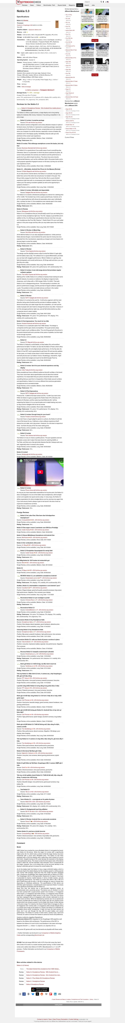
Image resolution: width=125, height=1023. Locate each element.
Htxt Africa (28, 232)
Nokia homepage (26, 86)
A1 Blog (24, 545)
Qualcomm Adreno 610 (35, 29)
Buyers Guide (62, 5)
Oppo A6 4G (69, 109)
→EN (34, 821)
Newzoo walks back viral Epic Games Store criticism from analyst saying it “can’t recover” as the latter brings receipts (87, 68)
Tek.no (27, 792)
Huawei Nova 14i (70, 124)
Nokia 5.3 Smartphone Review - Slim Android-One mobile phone (41, 108)
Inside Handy (26, 530)
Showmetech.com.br (31, 578)
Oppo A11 (68, 89)
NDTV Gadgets (30, 298)
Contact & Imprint (42, 1019)
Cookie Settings (73, 1019)
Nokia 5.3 (20, 965)
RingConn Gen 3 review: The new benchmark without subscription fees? (102, 19)
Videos (38, 5)
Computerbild (26, 520)
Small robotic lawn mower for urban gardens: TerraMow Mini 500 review (87, 33)
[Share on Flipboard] (50, 994)
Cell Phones (25, 700)
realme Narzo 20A (70, 30)
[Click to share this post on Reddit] (41, 994)
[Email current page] (59, 994)
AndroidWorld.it (30, 610)
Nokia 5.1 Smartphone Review (35, 981)
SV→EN (38, 811)
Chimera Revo (29, 600)
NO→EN (34, 792)
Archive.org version (36, 122)
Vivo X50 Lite (69, 38)
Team (50, 1019)
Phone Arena (29, 490)
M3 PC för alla (29, 811)
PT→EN (42, 578)
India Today (25, 370)
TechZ (24, 767)
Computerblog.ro (27, 833)
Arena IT (28, 821)
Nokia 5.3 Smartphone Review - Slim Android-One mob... (43, 975)
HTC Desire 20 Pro (70, 46)
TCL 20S (68, 18)
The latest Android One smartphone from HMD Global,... (43, 969)
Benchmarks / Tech (49, 5)
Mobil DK (28, 802)
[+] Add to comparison (32, 90)
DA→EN (35, 802)
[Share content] (20, 994)
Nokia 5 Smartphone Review (35, 984)
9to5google (25, 454)
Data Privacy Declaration (60, 1019)
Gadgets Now (29, 192)
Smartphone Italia (27, 622)
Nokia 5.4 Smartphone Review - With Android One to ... (42, 972)
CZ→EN (39, 654)
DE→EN (34, 520)
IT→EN (38, 600)
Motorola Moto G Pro (71, 58)
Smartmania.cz (29, 654)
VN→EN (38, 666)
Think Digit (28, 251)
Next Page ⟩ (95, 40)
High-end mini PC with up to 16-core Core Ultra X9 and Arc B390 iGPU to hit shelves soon (102, 53)
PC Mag (27, 342)
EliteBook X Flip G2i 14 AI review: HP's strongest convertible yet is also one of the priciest (87, 19)
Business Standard (27, 148)
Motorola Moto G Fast (71, 50)
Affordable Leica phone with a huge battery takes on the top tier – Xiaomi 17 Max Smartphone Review (102, 33)
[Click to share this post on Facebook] (24, 994)
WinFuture (25, 537)
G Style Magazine (27, 171)
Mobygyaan (25, 211)
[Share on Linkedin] (55, 994)
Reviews (24, 5)
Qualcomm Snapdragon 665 (24, 25)
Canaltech (25, 588)
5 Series (25, 20)
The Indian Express (28, 274)
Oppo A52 (68, 69)
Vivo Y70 (68, 34)
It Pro (27, 122)
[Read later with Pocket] (46, 994)
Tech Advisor (29, 435)
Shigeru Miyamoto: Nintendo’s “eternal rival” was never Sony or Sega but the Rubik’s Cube (102, 68)
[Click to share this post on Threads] (28, 994)
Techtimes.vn (29, 666)
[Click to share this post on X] (37, 994)
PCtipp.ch (25, 570)
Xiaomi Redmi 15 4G (71, 128)
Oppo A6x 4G (69, 117)
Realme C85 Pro (70, 120)
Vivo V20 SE (69, 42)
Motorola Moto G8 (70, 77)
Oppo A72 (68, 65)
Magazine (72, 5)
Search (87, 5)
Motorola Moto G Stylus (71, 85)
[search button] (101, 2)
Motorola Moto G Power (71, 81)
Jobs (93, 5)
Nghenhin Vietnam (27, 753)
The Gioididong (26, 729)
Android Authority (27, 323)
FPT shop (25, 678)
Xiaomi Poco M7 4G (71, 132)
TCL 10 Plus (69, 14)
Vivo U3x (68, 54)
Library (80, 5)
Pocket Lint (28, 417)
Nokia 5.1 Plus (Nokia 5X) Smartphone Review (40, 978)
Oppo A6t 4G (69, 113)
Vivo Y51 (68, 26)
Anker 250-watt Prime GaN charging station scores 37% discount (87, 54)
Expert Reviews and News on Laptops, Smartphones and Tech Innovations (70, 999)
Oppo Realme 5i (70, 93)
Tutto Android (26, 642)
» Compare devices (46, 90)
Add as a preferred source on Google (41, 989)
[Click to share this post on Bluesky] (33, 994)
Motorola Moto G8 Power (72, 97)
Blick (23, 563)
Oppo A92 (68, 61)
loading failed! (19, 1005)
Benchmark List (39, 935)
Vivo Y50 (68, 73)
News (32, 5)
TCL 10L (68, 22)
